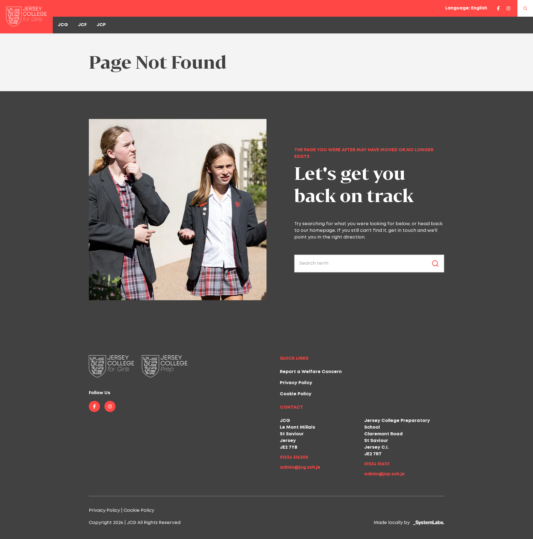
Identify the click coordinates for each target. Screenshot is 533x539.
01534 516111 (376, 464)
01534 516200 (294, 457)
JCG (63, 25)
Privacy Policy (296, 383)
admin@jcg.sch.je (300, 467)
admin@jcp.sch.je (384, 474)
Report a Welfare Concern (311, 372)
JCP (101, 25)
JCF (82, 25)
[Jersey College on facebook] (498, 8)
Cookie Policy (295, 394)
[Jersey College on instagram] (508, 8)
